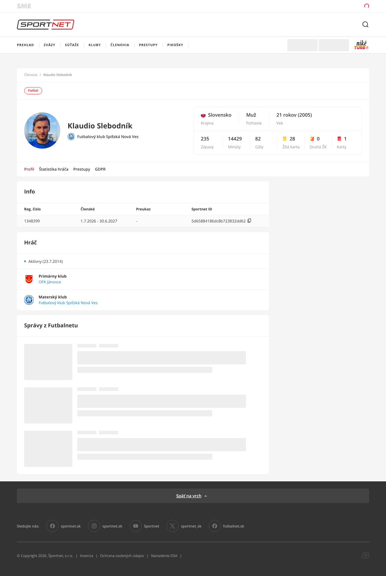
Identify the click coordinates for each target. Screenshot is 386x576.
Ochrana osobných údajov (122, 555)
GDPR (100, 169)
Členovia (30, 75)
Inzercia (86, 555)
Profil (29, 169)
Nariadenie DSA (164, 555)
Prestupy (81, 169)
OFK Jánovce (50, 282)
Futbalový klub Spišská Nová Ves (107, 136)
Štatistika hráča (53, 169)
